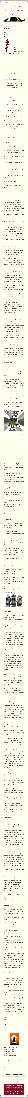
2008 (5, 1021)
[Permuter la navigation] (4, 1078)
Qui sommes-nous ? (10, 1085)
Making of (20, 10)
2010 (5, 1024)
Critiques (13, 2)
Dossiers (21, 2)
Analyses (7, 6)
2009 (5, 1023)
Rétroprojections (18, 6)
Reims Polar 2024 (12, 1047)
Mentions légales (10, 1087)
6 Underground (11, 1049)
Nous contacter (18, 1087)
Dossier (5, 32)
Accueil (6, 2)
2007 (5, 1019)
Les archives (19, 1085)
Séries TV (14, 14)
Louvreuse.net (15, 1091)
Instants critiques (10, 10)
